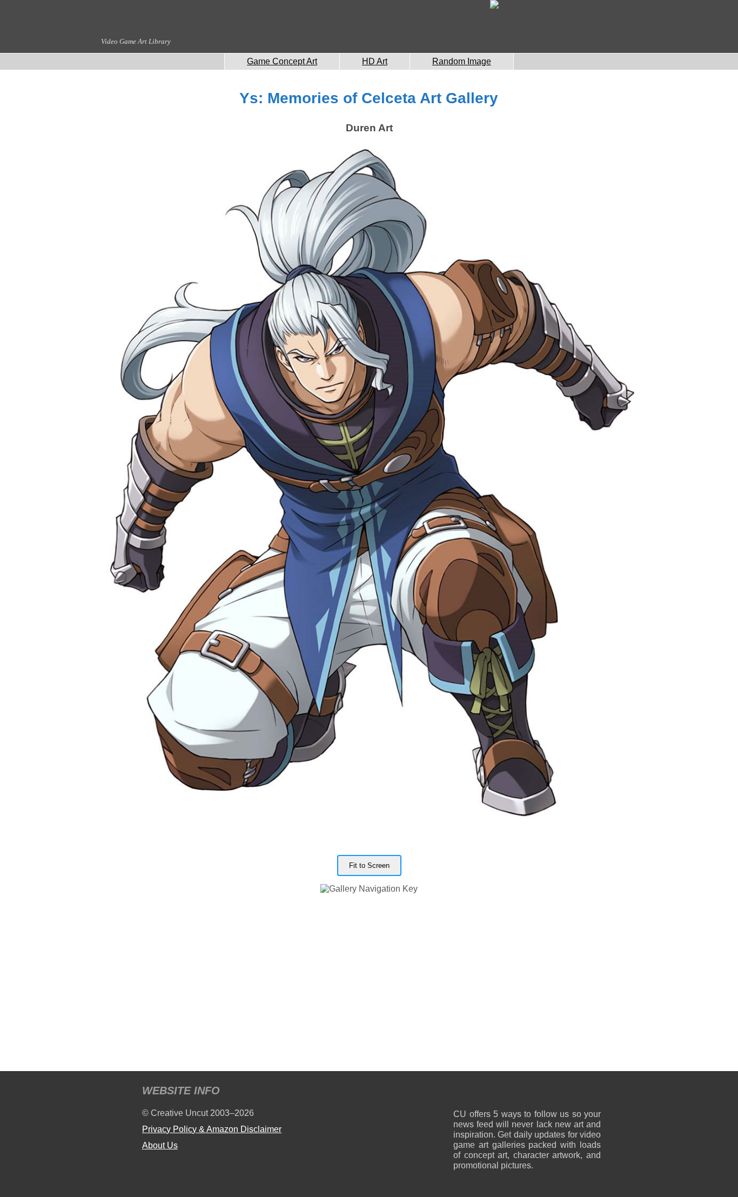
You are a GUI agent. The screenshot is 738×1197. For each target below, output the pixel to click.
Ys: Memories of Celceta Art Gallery (368, 98)
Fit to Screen (369, 865)
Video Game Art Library (136, 41)
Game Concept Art (282, 61)
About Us (160, 1145)
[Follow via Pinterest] (593, 1092)
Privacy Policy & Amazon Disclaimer (211, 1129)
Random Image (461, 61)
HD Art (374, 61)
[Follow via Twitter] (560, 1092)
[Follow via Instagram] (494, 1092)
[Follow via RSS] (461, 1092)
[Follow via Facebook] (527, 1092)
